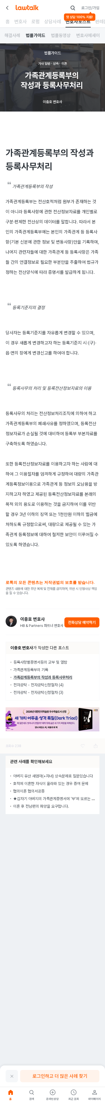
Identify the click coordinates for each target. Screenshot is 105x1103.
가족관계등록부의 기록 (30, 670)
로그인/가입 (90, 8)
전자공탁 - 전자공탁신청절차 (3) (38, 692)
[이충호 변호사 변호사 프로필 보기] (11, 621)
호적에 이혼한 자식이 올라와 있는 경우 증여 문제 (50, 783)
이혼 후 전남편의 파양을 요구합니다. (41, 806)
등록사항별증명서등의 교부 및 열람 (40, 662)
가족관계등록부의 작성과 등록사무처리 (42, 677)
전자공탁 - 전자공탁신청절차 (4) (38, 685)
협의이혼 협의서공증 (29, 791)
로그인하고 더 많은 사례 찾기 (59, 1076)
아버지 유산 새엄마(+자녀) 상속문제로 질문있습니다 (53, 776)
